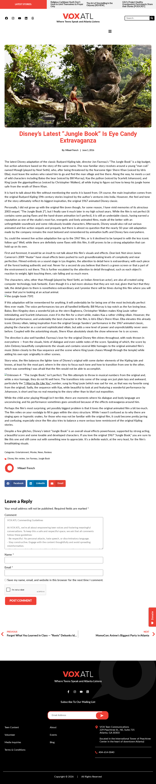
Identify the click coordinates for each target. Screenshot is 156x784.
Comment (10, 515)
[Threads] (32, 18)
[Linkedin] (26, 18)
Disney (10, 459)
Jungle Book (44, 459)
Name (9, 554)
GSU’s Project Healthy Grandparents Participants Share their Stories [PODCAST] (102, 4)
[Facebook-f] (68, 691)
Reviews (48, 452)
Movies (33, 452)
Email (9, 567)
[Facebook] (6, 18)
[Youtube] (19, 18)
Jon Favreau (31, 459)
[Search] (152, 18)
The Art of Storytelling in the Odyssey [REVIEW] (64, 4)
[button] (15, 483)
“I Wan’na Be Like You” (38, 383)
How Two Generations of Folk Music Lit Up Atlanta (136, 4)
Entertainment (22, 452)
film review (20, 459)
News (40, 452)
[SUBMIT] (102, 715)
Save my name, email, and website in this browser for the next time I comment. (55, 580)
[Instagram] (13, 18)
